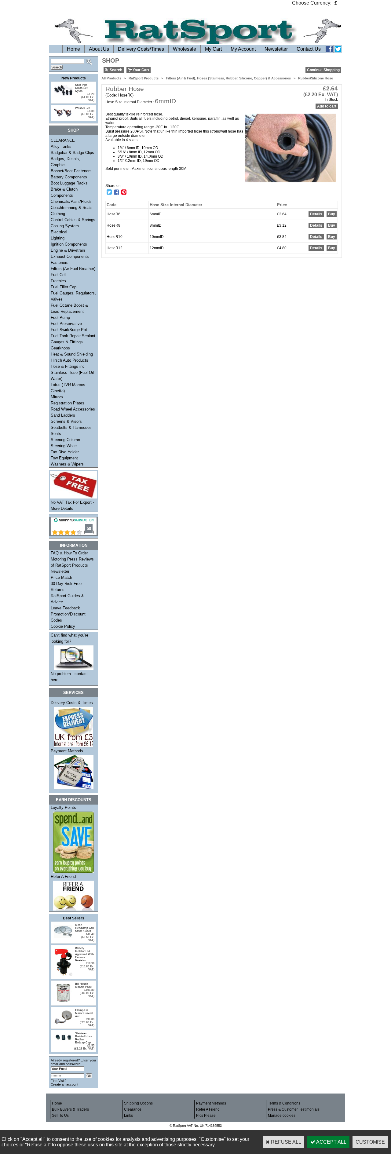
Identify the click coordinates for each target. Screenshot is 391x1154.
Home (73, 49)
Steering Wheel (64, 446)
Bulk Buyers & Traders (70, 1109)
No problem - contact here (69, 676)
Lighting (57, 238)
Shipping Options (138, 1103)
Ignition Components (69, 244)
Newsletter (276, 49)
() (89, 532)
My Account (243, 49)
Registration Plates (67, 403)
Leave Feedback (65, 608)
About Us (99, 49)
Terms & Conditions (284, 1103)
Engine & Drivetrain (68, 250)
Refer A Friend (63, 876)
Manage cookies (281, 1115)
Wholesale (184, 49)
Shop (73, 130)
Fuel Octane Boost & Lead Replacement (69, 308)
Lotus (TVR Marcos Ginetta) (68, 387)
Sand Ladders (63, 415)
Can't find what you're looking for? (69, 638)
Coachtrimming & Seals (72, 207)
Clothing (58, 213)
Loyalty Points (63, 807)
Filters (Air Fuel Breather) (73, 268)
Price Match (61, 577)
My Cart (213, 49)
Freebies (58, 281)
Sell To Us (60, 1115)
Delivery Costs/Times (141, 49)
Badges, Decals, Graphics (65, 161)
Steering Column (65, 439)
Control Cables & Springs (73, 219)
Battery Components (69, 177)
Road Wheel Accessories (73, 409)
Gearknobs (60, 348)
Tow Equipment (64, 458)
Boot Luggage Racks (69, 183)
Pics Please (206, 1115)
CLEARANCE (63, 140)
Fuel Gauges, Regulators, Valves (73, 296)
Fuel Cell (58, 274)
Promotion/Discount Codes (68, 617)
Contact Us (309, 49)
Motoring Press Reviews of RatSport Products (72, 562)
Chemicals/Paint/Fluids (71, 201)
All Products (111, 78)
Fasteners (59, 262)
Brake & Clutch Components (64, 192)
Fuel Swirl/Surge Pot (69, 329)
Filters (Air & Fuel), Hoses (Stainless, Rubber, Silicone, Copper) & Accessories (228, 78)
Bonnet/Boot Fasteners (71, 171)
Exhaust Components (70, 256)
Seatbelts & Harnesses (71, 427)
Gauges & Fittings (67, 342)
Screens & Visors (66, 421)
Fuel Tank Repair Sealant (73, 336)
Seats (56, 433)
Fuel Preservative (66, 323)
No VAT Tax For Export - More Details (72, 505)
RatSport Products (144, 78)
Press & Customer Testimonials (294, 1109)
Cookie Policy (63, 626)
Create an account (64, 1084)
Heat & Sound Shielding (72, 354)
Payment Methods (67, 751)
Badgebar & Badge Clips (72, 152)
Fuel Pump (60, 317)
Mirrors (57, 397)
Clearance (132, 1109)
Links (128, 1115)
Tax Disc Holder (65, 452)
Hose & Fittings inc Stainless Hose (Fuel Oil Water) (72, 372)
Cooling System (65, 226)
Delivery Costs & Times (72, 702)
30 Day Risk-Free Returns (66, 586)
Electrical (59, 232)
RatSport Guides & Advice (67, 598)
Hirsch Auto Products (69, 360)
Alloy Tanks (61, 146)
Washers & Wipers (67, 464)
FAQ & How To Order (69, 553)
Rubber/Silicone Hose (315, 78)
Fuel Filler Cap (63, 287)
